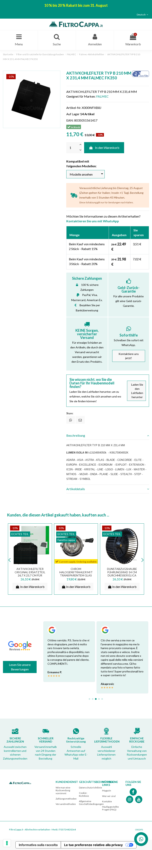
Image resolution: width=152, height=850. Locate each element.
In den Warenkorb (107, 147)
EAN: (70, 120)
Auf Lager (73, 114)
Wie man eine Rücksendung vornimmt (63, 790)
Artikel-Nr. (73, 107)
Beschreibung (75, 435)
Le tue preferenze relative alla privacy (93, 845)
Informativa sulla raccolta (38, 845)
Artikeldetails (75, 489)
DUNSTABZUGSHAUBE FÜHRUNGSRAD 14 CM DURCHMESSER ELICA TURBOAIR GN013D (122, 573)
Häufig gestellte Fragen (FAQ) (110, 808)
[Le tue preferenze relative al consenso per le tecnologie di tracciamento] (7, 843)
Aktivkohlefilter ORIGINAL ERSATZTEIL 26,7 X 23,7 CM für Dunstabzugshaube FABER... (30, 575)
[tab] (107, 435)
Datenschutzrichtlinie (90, 787)
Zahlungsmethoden (66, 798)
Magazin (106, 790)
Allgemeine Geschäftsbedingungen (91, 802)
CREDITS (139, 829)
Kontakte (107, 801)
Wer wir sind (109, 796)
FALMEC (102, 96)
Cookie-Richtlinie (84, 794)
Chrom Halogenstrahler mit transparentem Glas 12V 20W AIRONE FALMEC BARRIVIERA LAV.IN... (76, 575)
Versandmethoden (66, 803)
